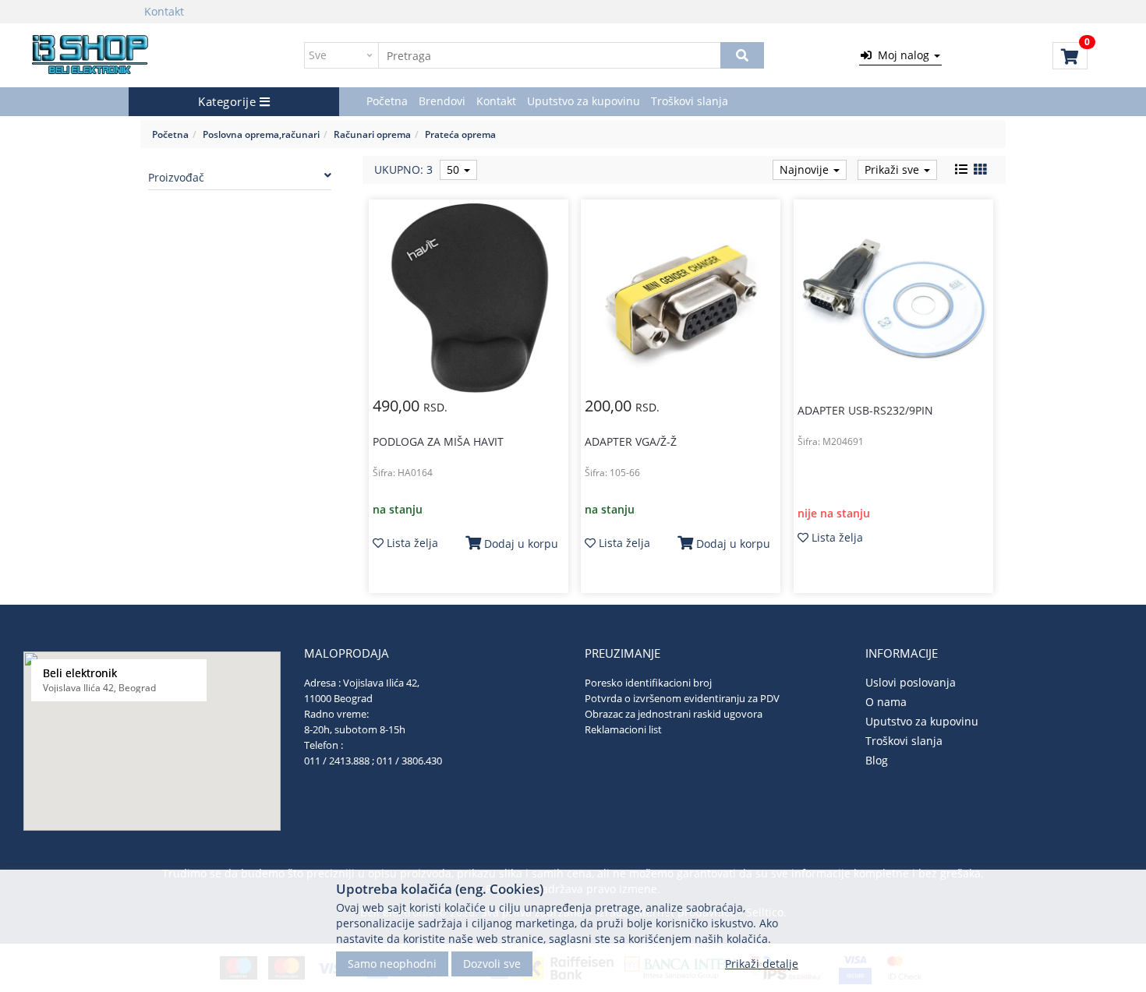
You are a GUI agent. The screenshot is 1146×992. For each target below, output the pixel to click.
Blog (876, 760)
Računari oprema (372, 134)
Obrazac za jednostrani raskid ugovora (673, 714)
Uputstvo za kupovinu (583, 101)
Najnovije (806, 169)
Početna (387, 101)
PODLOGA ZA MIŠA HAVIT (438, 441)
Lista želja (411, 542)
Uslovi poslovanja (910, 682)
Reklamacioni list (623, 729)
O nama (886, 701)
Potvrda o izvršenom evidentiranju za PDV (682, 698)
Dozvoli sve (492, 962)
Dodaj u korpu (519, 543)
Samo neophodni (392, 962)
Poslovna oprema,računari (261, 134)
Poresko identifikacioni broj (648, 683)
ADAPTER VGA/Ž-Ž (631, 441)
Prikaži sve (893, 169)
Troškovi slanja (689, 101)
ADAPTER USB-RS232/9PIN (865, 410)
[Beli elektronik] (90, 55)
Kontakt (164, 11)
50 (454, 169)
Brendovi (442, 101)
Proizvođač (176, 177)
